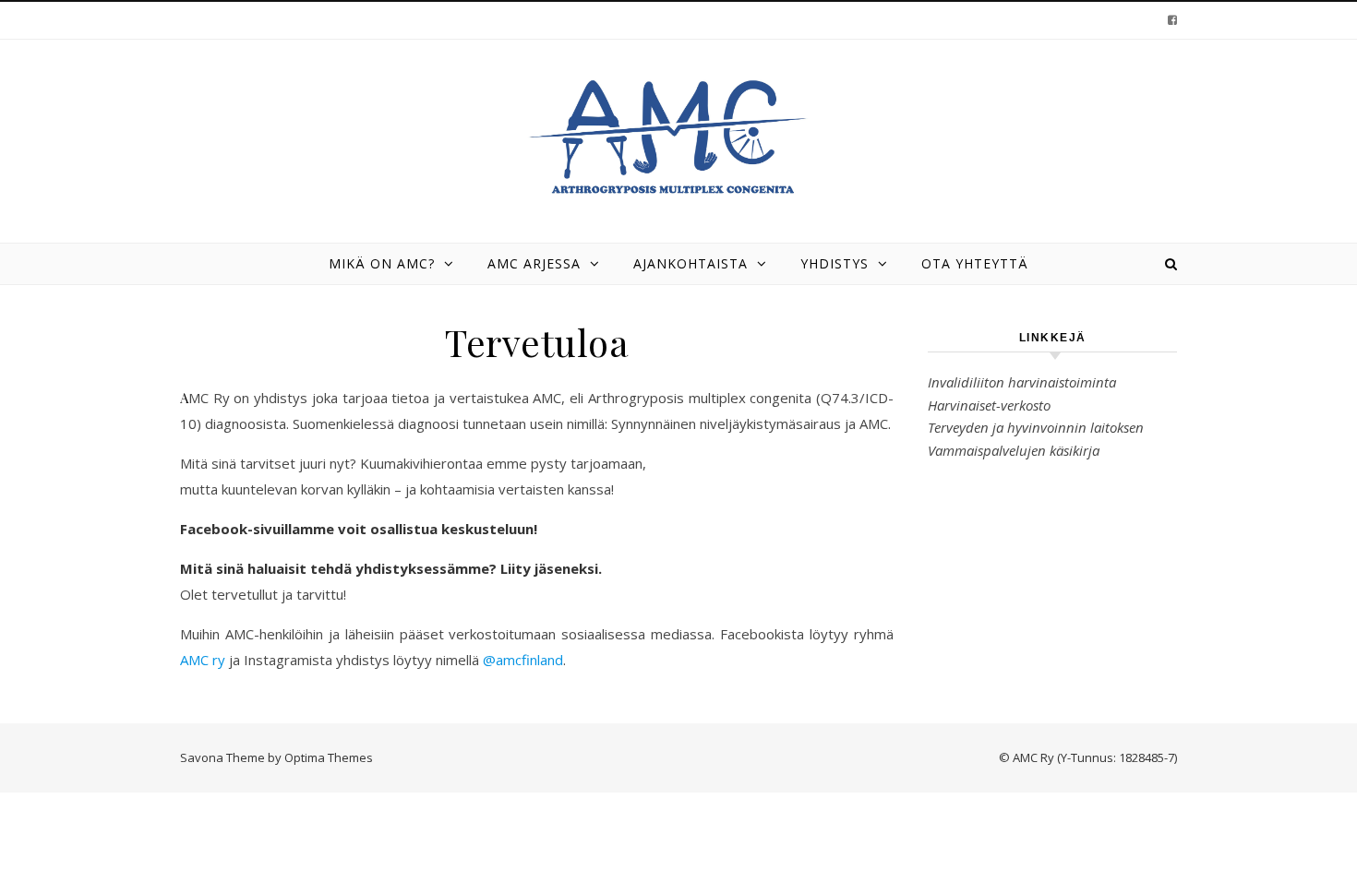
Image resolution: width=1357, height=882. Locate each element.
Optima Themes (328, 757)
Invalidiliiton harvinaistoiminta (1022, 382)
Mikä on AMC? (382, 263)
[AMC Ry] (678, 138)
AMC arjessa (534, 263)
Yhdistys (834, 263)
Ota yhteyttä (974, 263)
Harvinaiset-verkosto (989, 405)
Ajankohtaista (690, 263)
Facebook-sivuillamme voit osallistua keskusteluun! (358, 528)
